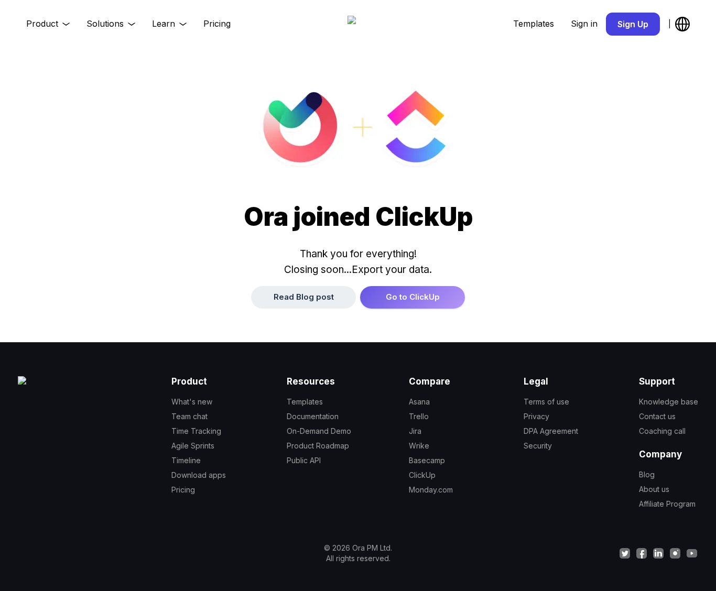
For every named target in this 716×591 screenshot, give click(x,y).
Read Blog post (304, 297)
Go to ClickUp (413, 297)
